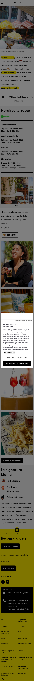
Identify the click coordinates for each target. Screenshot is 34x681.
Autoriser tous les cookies (17, 363)
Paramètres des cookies (17, 358)
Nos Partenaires (9, 352)
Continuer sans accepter (23, 320)
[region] (17, 340)
